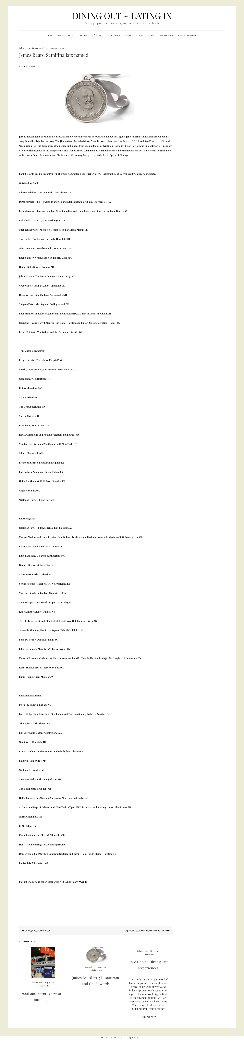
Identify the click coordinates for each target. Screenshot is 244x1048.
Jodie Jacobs (28, 66)
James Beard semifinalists (83, 150)
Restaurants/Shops (90, 35)
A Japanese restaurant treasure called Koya (145, 930)
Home (50, 35)
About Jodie (167, 35)
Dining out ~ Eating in (122, 15)
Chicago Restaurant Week (37, 930)
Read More (147, 1016)
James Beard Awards (76, 881)
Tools (151, 35)
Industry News (65, 35)
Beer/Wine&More (134, 35)
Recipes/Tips (114, 35)
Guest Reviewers (187, 35)
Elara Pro (104, 1038)
